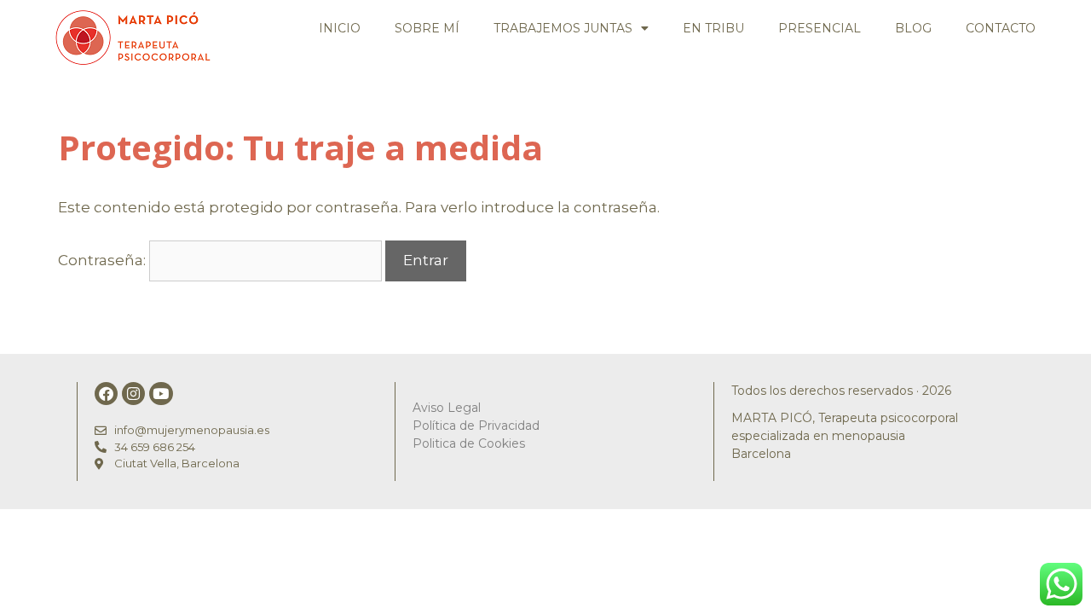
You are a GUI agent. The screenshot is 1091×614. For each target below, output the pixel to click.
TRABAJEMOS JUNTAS (563, 28)
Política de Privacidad (476, 425)
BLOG (913, 28)
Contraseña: (103, 260)
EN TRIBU (713, 28)
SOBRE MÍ (427, 28)
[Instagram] (133, 393)
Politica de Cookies (469, 443)
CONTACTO (1001, 28)
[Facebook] (106, 393)
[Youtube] (160, 393)
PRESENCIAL (819, 28)
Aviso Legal (447, 407)
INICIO (340, 28)
